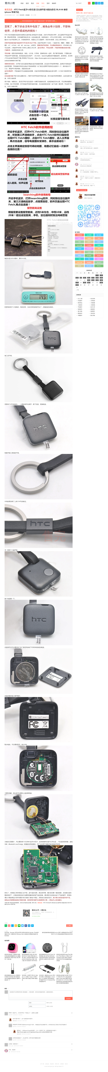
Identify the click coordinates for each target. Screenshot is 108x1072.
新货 (27, 3)
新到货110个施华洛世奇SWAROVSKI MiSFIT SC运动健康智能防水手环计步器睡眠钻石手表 (82, 58)
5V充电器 (89, 248)
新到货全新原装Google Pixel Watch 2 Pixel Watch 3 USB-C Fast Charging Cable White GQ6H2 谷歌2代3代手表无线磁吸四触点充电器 (64, 957)
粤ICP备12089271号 (59, 1066)
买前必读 (47, 1063)
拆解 (37, 3)
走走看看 (89, 235)
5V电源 (79, 248)
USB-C (79, 238)
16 (101, 280)
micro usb (79, 262)
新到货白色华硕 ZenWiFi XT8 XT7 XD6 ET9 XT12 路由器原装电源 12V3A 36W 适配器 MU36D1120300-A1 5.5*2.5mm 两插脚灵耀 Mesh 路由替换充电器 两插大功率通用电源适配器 (64, 979)
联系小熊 (57, 1063)
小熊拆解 (27, 15)
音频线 (79, 255)
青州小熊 (34, 902)
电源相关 (80, 309)
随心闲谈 (93, 315)
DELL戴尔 (89, 266)
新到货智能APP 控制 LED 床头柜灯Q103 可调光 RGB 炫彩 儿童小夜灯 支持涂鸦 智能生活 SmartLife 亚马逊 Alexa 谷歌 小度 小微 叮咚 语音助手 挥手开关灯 (30, 957)
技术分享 (93, 307)
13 (88, 280)
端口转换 (99, 235)
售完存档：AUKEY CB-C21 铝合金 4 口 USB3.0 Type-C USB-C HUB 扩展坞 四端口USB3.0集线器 (30, 977)
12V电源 (89, 245)
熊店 (32, 3)
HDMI (98, 245)
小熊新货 (80, 305)
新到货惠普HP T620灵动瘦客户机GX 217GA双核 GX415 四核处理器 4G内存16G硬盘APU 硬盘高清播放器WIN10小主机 (81, 130)
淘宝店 (66, 1063)
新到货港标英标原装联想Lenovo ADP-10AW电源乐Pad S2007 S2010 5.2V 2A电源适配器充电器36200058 (57, 933)
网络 (89, 259)
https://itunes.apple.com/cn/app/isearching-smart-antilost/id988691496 (34, 1032)
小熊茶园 (93, 305)
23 (101, 282)
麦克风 (98, 255)
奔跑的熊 (79, 235)
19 (84, 282)
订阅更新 (62, 1063)
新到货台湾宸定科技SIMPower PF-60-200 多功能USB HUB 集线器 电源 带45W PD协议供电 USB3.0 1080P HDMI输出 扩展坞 (96, 40)
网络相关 (80, 313)
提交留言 (68, 998)
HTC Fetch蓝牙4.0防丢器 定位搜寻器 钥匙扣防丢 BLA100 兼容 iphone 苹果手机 (38, 903)
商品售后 (52, 1063)
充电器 (89, 252)
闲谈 (22, 3)
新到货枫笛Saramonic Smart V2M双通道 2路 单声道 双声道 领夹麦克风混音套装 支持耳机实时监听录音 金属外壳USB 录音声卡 (47, 957)
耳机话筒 (93, 313)
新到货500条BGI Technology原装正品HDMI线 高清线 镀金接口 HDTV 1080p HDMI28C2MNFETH (81, 111)
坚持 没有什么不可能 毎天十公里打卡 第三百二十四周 (96, 109)
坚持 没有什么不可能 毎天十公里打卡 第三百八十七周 (82, 93)
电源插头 (89, 262)
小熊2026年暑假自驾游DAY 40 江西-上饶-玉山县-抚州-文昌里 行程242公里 (81, 75)
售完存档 (22, 15)
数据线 (79, 266)
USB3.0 (89, 242)
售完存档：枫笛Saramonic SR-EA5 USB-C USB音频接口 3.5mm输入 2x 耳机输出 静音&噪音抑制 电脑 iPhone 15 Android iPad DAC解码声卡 (47, 978)
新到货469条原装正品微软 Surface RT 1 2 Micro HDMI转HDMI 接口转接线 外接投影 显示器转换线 (96, 58)
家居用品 (80, 303)
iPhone (99, 266)
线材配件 (93, 311)
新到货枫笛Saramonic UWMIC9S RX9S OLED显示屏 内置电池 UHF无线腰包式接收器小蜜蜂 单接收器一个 (12, 977)
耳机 (99, 238)
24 (77, 285)
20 (88, 282)
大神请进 (93, 300)
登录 (48, 3)
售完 (43, 3)
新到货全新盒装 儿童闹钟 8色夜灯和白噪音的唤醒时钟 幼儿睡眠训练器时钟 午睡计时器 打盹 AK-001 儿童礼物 (13, 957)
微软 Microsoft (98, 252)
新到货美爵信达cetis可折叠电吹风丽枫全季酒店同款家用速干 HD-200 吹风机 (96, 94)
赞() (69, 925)
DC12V (99, 262)
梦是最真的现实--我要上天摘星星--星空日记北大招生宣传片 (96, 128)
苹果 (99, 248)
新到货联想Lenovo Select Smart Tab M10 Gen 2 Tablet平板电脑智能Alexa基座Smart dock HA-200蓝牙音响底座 (96, 77)
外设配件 (80, 300)
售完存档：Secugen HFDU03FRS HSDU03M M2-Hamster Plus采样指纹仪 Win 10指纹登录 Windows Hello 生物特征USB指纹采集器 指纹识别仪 (22, 934)
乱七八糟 (79, 245)
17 (77, 282)
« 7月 (77, 290)
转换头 (98, 259)
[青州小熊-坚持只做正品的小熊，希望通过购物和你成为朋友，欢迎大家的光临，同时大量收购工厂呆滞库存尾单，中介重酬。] (10, 3)
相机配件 (93, 309)
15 (97, 280)
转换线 (98, 242)
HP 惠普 (89, 255)
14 (93, 280)
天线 (79, 259)
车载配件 (80, 315)
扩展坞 (79, 252)
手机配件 (80, 307)
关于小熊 (42, 1063)
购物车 (54, 3)
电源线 (89, 238)
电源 (79, 242)
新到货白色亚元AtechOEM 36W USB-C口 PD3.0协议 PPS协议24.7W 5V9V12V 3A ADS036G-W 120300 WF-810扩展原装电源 (82, 40)
